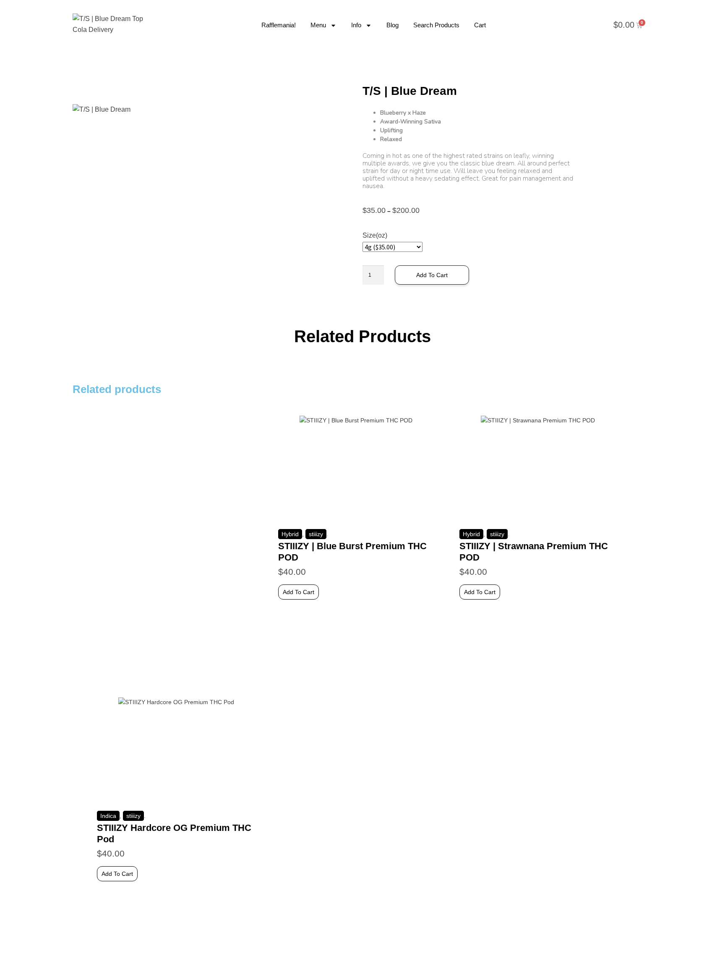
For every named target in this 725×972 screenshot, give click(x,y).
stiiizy (316, 534)
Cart (480, 25)
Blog (392, 25)
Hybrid (290, 534)
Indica (108, 815)
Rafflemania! (278, 25)
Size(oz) (374, 235)
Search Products (436, 25)
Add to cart (432, 275)
